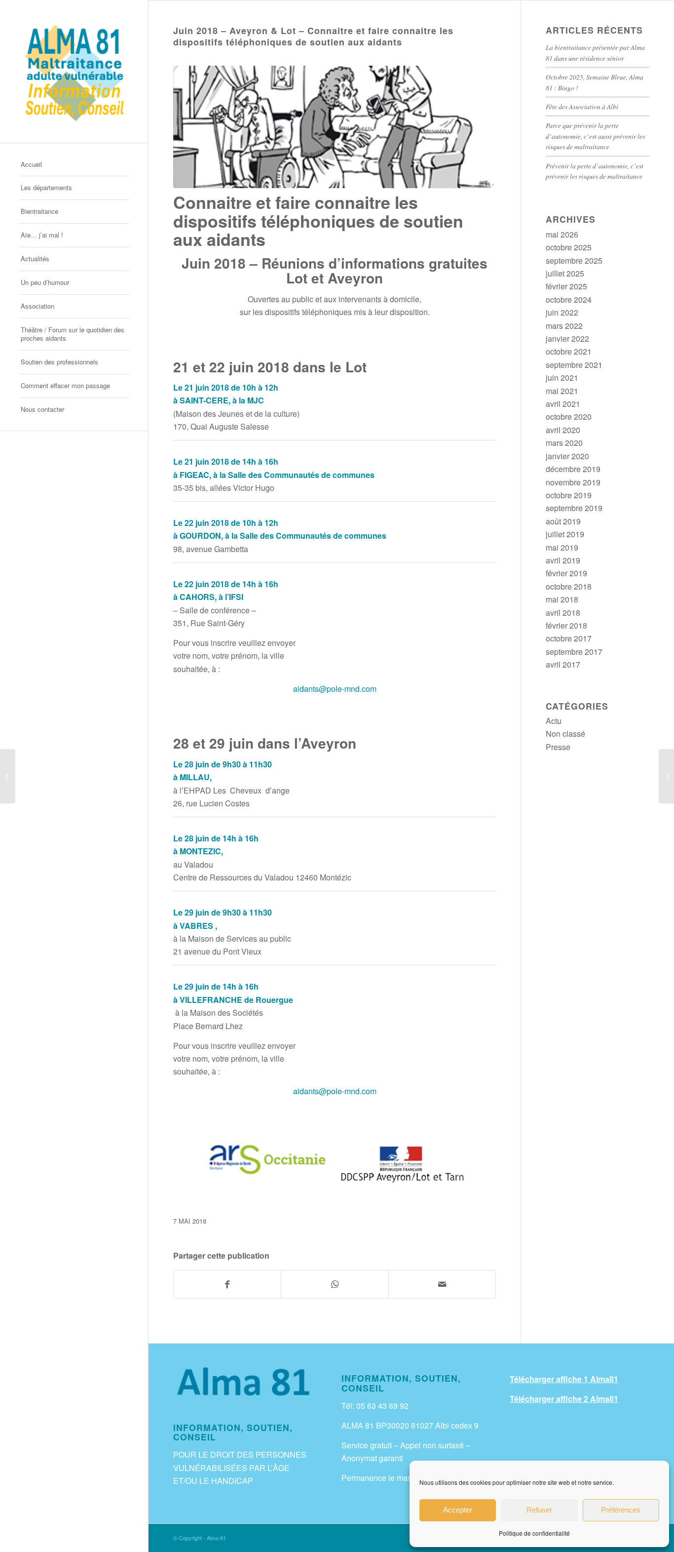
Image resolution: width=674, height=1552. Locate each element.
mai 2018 (562, 599)
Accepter (457, 1510)
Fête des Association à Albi (582, 106)
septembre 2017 (574, 651)
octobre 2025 (569, 247)
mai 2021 (562, 391)
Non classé (565, 733)
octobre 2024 (569, 299)
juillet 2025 (565, 273)
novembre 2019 (573, 482)
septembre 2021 (574, 364)
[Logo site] (74, 71)
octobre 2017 (569, 638)
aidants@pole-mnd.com (334, 688)
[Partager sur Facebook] (227, 1284)
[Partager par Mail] (442, 1284)
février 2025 (566, 286)
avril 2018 (563, 612)
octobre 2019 (569, 495)
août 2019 (563, 521)
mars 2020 (564, 442)
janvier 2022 (567, 338)
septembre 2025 (574, 260)
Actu (554, 720)
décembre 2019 (573, 469)
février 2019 (566, 573)
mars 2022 (564, 325)
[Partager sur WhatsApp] (334, 1284)
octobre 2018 (569, 586)
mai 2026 (562, 234)
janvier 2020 (567, 456)
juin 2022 (562, 312)
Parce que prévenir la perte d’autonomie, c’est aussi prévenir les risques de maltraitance (595, 135)
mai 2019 (562, 547)
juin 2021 (562, 377)
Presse (558, 747)
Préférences (620, 1510)
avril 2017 (563, 664)
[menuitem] (74, 165)
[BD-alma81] (334, 127)
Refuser (539, 1510)
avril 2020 (563, 430)
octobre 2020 (569, 416)
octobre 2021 (569, 351)
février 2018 (566, 625)
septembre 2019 (574, 508)
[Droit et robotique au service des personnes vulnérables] (666, 776)
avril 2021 (563, 403)
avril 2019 (563, 560)
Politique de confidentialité (534, 1533)
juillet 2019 (565, 534)
